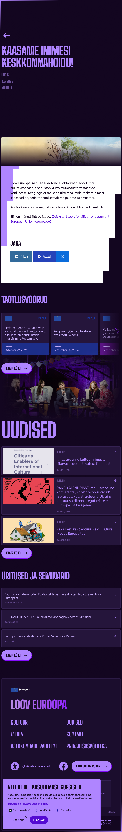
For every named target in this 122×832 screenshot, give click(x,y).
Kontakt (75, 734)
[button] (117, 331)
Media (17, 734)
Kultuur (19, 722)
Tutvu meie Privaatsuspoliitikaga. (28, 803)
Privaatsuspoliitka (87, 746)
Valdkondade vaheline (34, 746)
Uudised (75, 722)
